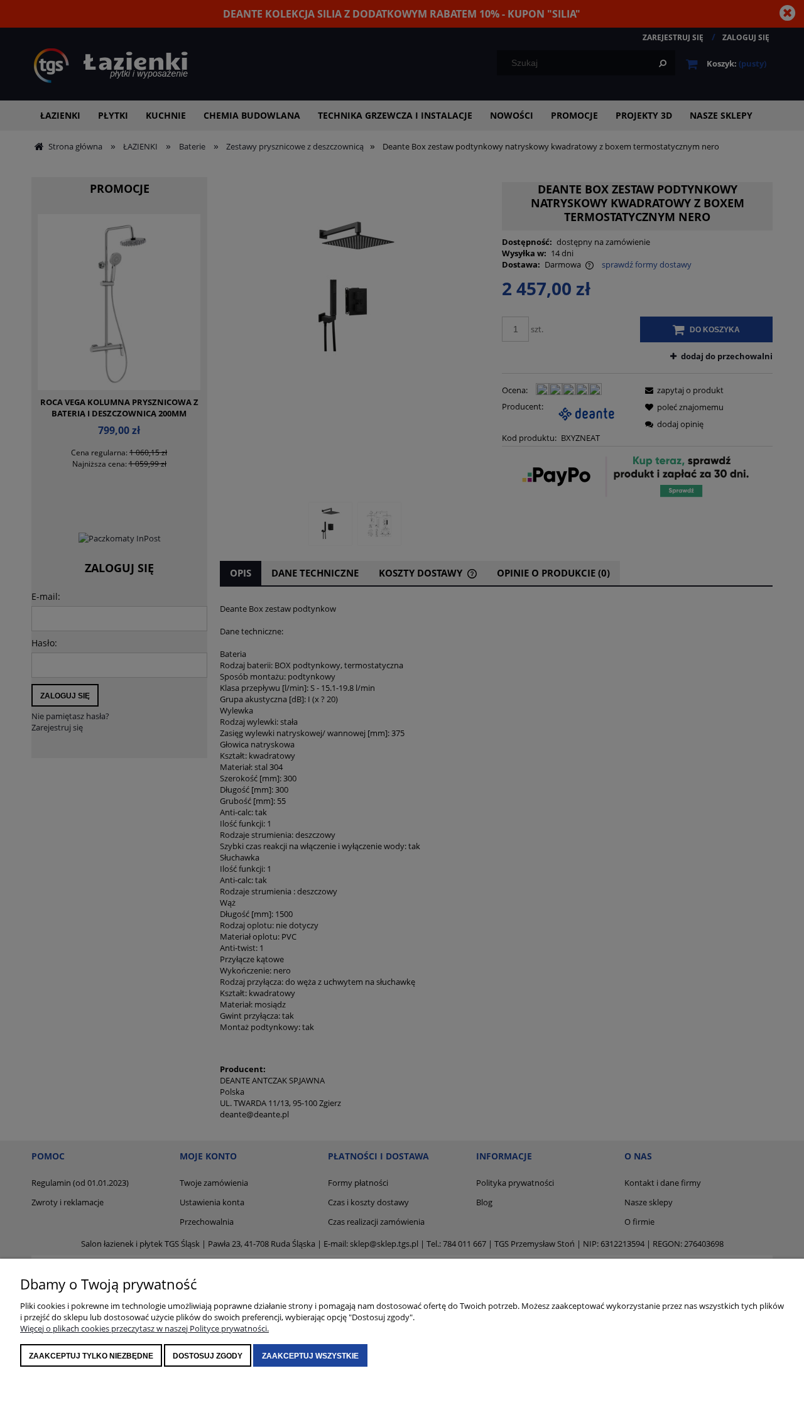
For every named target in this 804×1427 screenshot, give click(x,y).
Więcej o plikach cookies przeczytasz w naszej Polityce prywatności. (144, 1328)
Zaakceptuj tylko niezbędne (91, 1356)
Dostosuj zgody (207, 1356)
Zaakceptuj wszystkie (310, 1356)
